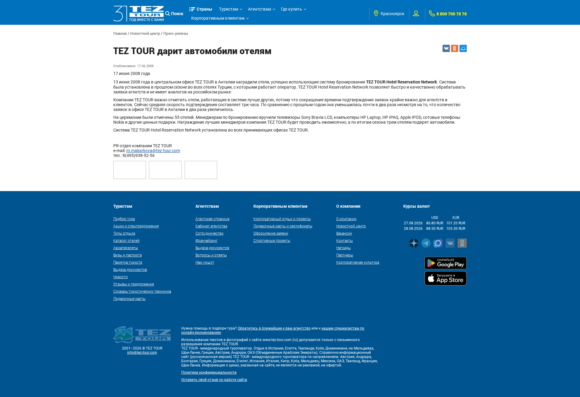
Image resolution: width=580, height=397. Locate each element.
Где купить (291, 9)
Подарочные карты (129, 298)
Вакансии (344, 233)
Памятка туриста (127, 262)
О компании (346, 218)
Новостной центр (145, 33)
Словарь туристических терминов (142, 291)
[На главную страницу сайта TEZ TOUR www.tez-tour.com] (138, 13)
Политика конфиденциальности (209, 372)
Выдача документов (130, 269)
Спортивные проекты (271, 240)
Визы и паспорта (127, 254)
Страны (204, 9)
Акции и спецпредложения (136, 225)
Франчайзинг (206, 240)
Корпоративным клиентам (217, 18)
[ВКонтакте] (446, 48)
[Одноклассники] (454, 48)
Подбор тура (124, 218)
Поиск (177, 13)
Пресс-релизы (175, 33)
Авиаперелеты (125, 247)
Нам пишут (204, 262)
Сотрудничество (209, 233)
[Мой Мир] (463, 48)
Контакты (344, 240)
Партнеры (344, 254)
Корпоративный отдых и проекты (282, 218)
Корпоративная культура (357, 262)
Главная (120, 33)
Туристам (228, 9)
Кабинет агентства (211, 225)
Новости (120, 276)
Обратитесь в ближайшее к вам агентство (274, 328)
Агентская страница (212, 218)
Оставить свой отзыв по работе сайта (214, 380)
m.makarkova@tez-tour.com (153, 150)
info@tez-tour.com (142, 352)
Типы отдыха (124, 233)
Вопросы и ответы (211, 254)
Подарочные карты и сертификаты (282, 225)
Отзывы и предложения (133, 283)
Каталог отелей (126, 240)
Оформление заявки (270, 233)
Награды (343, 247)
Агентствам (259, 9)
